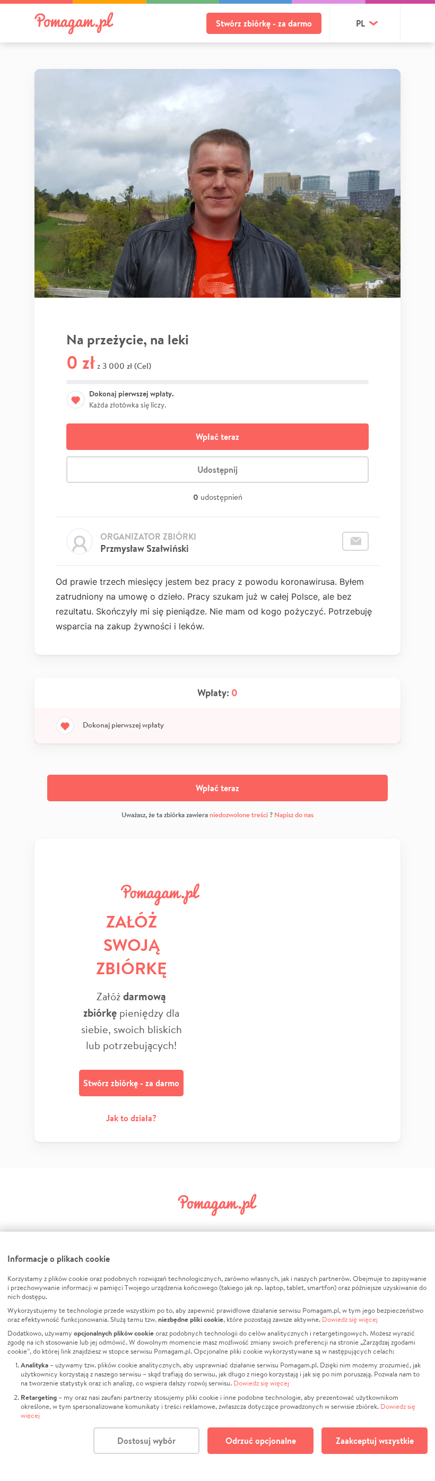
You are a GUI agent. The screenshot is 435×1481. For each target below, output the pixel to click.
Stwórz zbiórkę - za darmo (264, 23)
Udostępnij (217, 469)
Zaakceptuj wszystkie (375, 1441)
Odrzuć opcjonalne (260, 1441)
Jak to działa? (131, 1118)
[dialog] (217, 1356)
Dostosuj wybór (146, 1441)
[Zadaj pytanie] (355, 541)
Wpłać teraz (217, 437)
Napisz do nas (294, 814)
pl (360, 23)
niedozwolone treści (239, 814)
